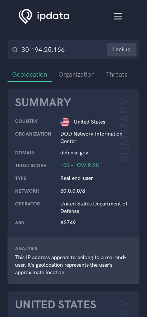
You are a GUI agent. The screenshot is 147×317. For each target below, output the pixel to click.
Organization (76, 74)
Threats (116, 74)
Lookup (121, 49)
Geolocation (29, 74)
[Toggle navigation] (118, 16)
